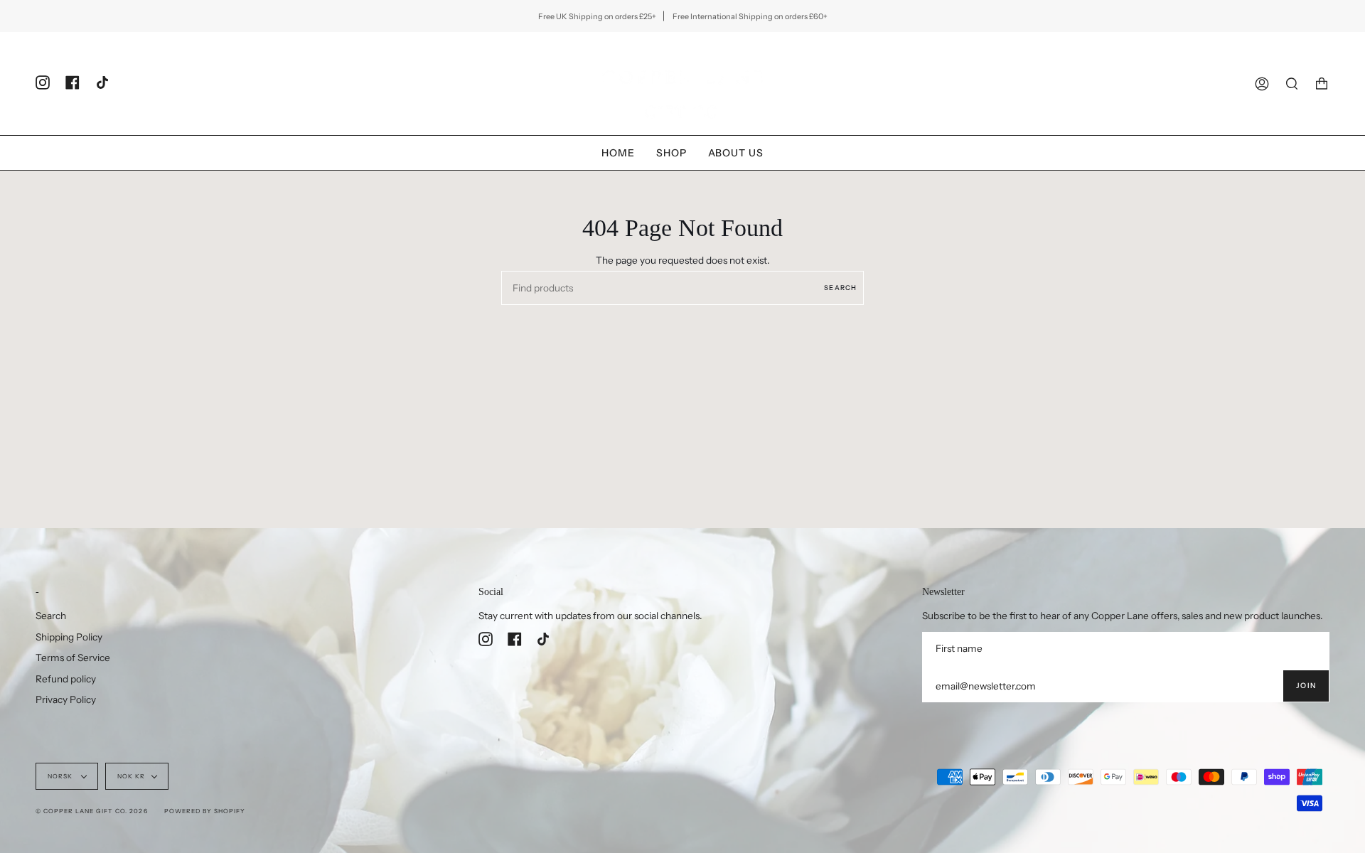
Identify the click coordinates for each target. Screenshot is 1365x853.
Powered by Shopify (204, 811)
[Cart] (1322, 83)
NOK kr (131, 776)
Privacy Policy (66, 699)
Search (840, 287)
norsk (61, 776)
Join (1306, 685)
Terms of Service (73, 657)
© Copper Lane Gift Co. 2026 (92, 811)
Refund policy (66, 679)
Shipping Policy (69, 637)
